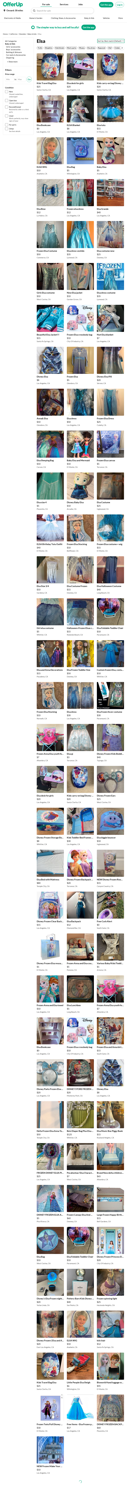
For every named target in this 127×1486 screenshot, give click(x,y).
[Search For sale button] (34, 10)
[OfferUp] (13, 4)
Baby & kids (32, 34)
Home (5, 34)
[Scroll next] (122, 48)
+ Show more (12, 62)
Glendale (22, 34)
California (13, 34)
